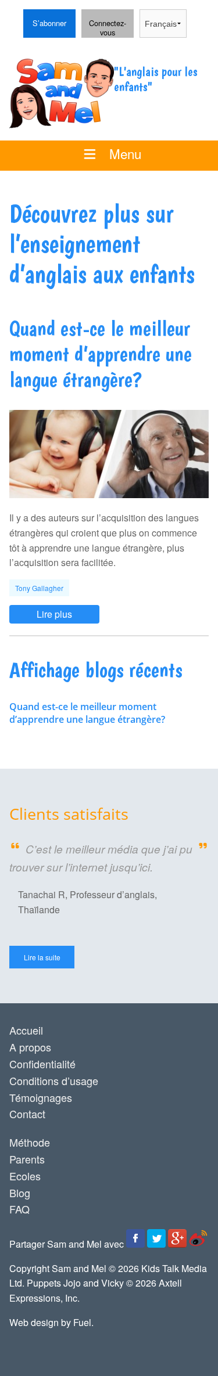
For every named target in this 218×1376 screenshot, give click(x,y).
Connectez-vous (105, 24)
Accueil (26, 1030)
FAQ (19, 1208)
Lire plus (27, 611)
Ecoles (25, 1175)
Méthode (29, 1142)
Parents (27, 1158)
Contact (27, 1113)
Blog (19, 1192)
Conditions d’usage (53, 1080)
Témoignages (40, 1097)
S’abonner (44, 16)
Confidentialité (42, 1063)
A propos (30, 1046)
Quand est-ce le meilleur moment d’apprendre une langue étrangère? (87, 713)
